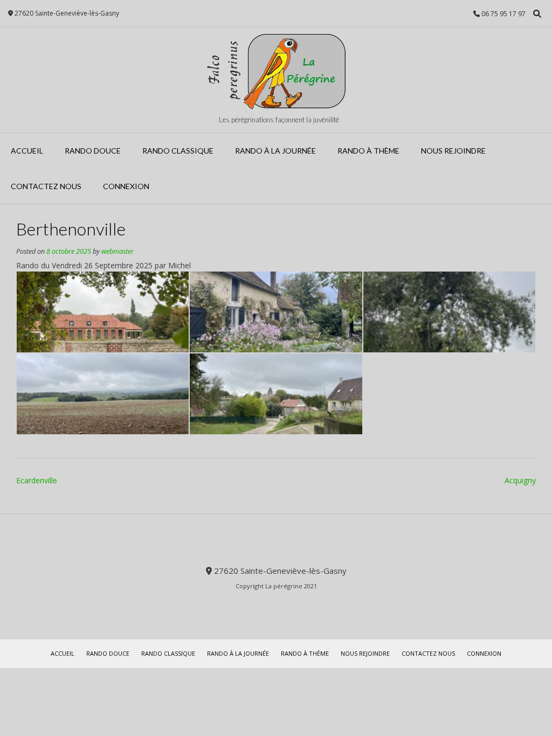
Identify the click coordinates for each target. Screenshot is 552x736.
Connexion (126, 186)
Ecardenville (36, 480)
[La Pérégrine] (276, 71)
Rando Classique (177, 150)
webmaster (117, 251)
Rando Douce (93, 150)
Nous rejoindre (453, 150)
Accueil (27, 150)
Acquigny (520, 480)
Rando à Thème (368, 150)
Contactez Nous (46, 186)
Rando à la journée (275, 150)
